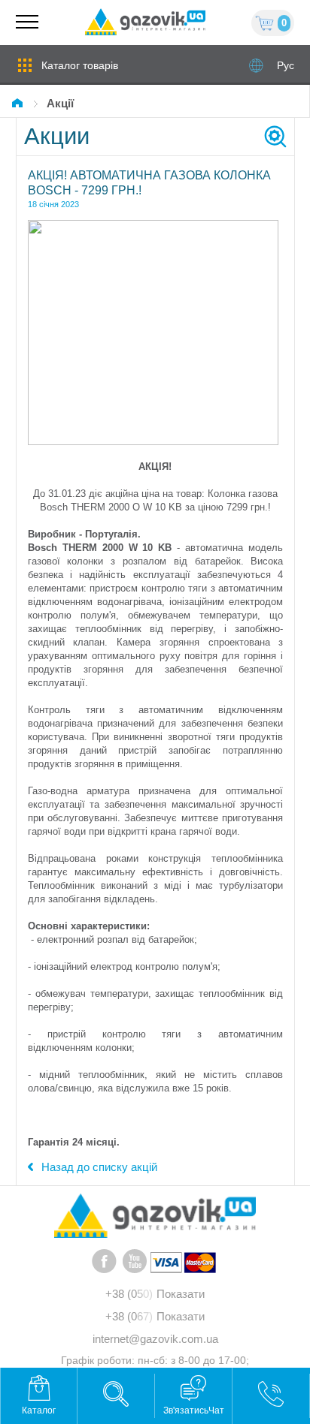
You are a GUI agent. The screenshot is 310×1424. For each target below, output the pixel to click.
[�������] (19, 103)
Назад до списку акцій (99, 1167)
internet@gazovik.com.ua (155, 1338)
